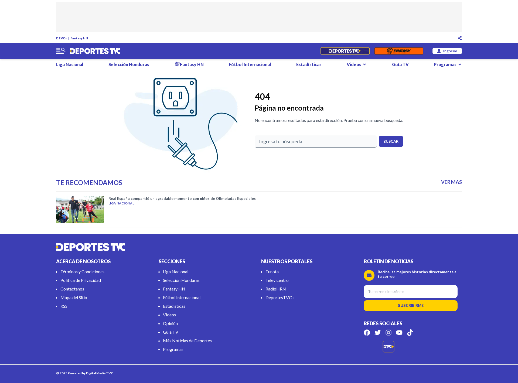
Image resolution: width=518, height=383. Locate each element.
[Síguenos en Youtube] (399, 332)
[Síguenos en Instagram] (388, 332)
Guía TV (400, 64)
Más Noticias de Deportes (187, 340)
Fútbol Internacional (250, 64)
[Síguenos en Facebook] (367, 332)
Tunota (272, 271)
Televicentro (277, 280)
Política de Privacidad (80, 280)
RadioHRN (275, 288)
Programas (445, 64)
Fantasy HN (79, 38)
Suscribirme (411, 305)
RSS (63, 306)
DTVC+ (61, 38)
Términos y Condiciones (82, 271)
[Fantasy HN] (399, 51)
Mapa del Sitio (73, 297)
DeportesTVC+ (280, 297)
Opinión (170, 323)
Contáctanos (72, 288)
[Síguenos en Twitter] (377, 332)
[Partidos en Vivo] (345, 51)
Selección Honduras (128, 64)
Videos (354, 64)
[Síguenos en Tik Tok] (410, 332)
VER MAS (451, 182)
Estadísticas (309, 64)
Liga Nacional (69, 64)
